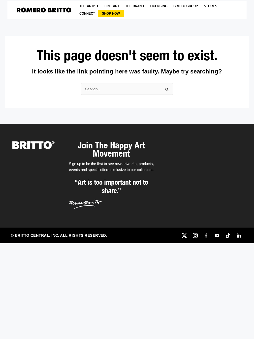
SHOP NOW (111, 13)
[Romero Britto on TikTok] (228, 235)
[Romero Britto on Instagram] (195, 235)
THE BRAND (134, 6)
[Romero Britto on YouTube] (217, 235)
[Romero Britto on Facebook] (206, 235)
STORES (210, 6)
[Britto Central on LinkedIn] (239, 235)
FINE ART (111, 6)
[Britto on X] (184, 235)
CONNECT (87, 13)
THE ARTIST (88, 6)
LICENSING (158, 6)
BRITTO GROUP (185, 6)
